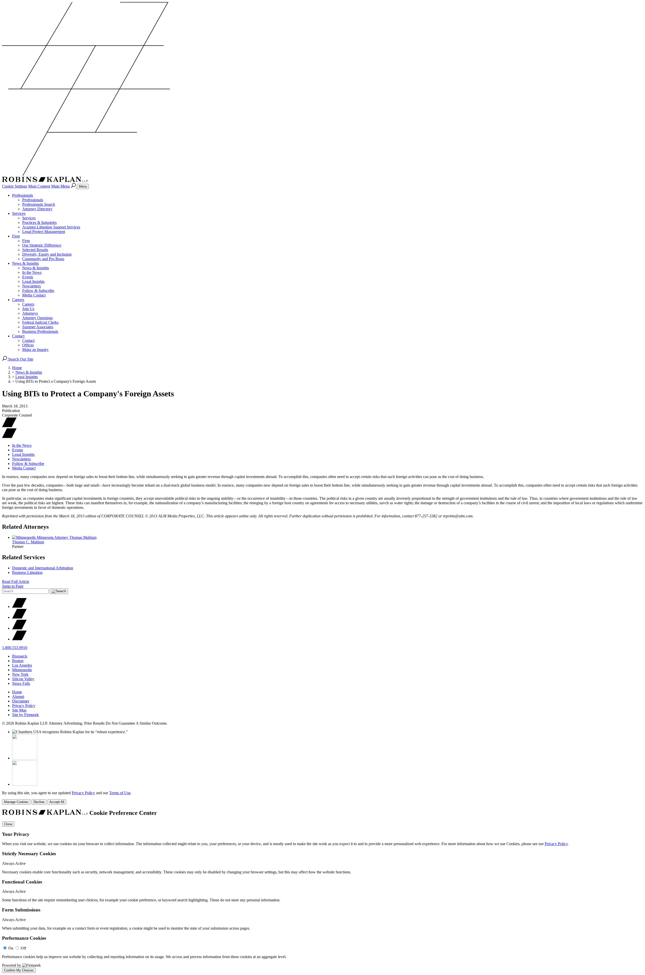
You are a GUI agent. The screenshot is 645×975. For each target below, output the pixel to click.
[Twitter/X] (19, 606)
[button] (9, 437)
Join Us (28, 309)
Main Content (39, 186)
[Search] (74, 186)
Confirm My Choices (19, 970)
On (10, 948)
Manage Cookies (16, 802)
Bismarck (19, 656)
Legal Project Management (43, 231)
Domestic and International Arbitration (42, 568)
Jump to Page (12, 586)
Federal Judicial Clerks (40, 322)
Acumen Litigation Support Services (51, 227)
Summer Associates (37, 327)
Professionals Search (38, 204)
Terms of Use (120, 793)
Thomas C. (28, 542)
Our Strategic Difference (41, 245)
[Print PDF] (9, 426)
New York (20, 674)
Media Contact (34, 295)
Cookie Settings (14, 186)
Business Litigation (27, 572)
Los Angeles (22, 665)
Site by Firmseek (25, 715)
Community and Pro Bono (43, 259)
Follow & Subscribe (38, 290)
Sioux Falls (21, 683)
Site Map (19, 710)
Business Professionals (40, 331)
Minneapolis (22, 670)
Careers (18, 300)
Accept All (56, 802)
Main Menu (60, 186)
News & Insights (25, 263)
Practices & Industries (39, 222)
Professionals (22, 195)
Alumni (18, 696)
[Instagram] (19, 639)
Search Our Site (20, 359)
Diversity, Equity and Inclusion (47, 254)
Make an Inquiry (35, 349)
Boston (17, 661)
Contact (18, 336)
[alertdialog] (322, 891)
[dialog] (322, 798)
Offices (28, 345)
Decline (39, 802)
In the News (32, 272)
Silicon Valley (23, 679)
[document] (322, 891)
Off (23, 948)
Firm (16, 236)
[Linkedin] (19, 628)
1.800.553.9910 (14, 647)
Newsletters (31, 286)
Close (8, 824)
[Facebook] (19, 617)
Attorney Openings (37, 318)
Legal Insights (33, 281)
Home (17, 368)
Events (27, 277)
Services (18, 213)
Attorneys (30, 313)
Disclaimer (20, 701)
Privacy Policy (23, 705)
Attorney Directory (37, 209)
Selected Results (35, 250)
